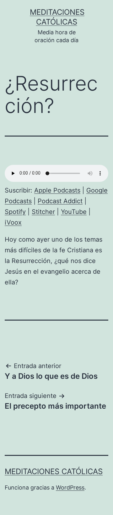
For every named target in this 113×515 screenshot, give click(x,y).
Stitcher (43, 212)
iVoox (13, 222)
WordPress (70, 487)
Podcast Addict (60, 201)
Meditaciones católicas (54, 471)
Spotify (15, 212)
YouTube (74, 212)
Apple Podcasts (57, 190)
